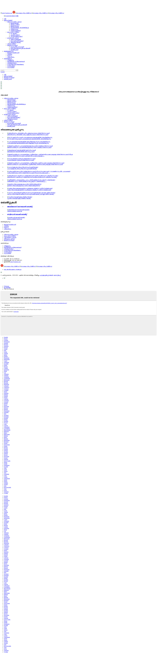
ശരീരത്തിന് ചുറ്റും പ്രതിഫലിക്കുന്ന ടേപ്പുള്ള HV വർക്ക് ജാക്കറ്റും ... (27, 181)
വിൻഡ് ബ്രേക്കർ (15, 39)
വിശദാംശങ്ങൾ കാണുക (14, 211)
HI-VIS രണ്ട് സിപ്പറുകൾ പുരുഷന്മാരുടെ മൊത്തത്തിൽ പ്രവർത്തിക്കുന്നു (29, 139)
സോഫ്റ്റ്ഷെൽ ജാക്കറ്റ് (16, 41)
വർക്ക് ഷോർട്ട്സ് (15, 30)
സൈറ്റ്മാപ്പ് (57, 275)
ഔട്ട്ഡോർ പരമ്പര (13, 38)
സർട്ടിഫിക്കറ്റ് (11, 66)
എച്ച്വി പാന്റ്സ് (15, 35)
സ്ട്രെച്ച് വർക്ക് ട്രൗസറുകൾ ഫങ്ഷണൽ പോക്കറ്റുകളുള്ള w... (25, 156)
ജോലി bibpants (14, 26)
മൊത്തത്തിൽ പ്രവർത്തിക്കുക (19, 27)
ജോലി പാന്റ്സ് (14, 24)
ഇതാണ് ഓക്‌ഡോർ (13, 52)
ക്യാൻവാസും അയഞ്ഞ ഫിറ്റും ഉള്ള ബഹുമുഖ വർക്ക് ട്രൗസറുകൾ (27, 134)
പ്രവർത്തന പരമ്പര (10, 237)
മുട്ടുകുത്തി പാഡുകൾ (17, 46)
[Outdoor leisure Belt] (16, 217)
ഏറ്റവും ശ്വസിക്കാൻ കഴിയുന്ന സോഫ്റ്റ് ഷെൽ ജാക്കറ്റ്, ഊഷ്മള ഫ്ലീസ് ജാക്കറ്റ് (30, 194)
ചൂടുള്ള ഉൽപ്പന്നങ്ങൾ (46, 275)
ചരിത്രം (9, 54)
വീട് (5, 19)
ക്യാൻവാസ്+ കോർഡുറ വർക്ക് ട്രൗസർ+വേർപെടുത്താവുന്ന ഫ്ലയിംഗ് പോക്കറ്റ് (32, 177)
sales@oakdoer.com (7, 13)
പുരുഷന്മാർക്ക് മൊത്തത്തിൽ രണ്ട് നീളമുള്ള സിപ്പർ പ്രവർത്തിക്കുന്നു (28, 143)
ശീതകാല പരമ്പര (9, 239)
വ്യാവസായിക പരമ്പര (14, 21)
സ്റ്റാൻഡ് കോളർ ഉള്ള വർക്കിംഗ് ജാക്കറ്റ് (19, 198)
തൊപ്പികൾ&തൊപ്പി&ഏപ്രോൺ (20, 48)
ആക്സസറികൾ (12, 45)
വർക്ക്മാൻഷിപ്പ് (11, 63)
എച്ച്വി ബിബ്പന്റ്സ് (16, 36)
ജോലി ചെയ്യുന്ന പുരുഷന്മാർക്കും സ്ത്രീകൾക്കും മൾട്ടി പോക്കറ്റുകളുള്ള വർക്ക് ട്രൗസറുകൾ (35, 164)
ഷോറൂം (9, 55)
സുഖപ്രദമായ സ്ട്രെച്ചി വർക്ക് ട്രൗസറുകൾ (20, 160)
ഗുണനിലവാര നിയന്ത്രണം (15, 64)
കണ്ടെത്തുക (8, 58)
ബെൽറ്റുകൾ (14, 49)
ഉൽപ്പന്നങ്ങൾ (8, 20)
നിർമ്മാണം (10, 60)
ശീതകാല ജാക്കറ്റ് (15, 42)
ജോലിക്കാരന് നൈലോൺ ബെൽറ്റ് (19, 206)
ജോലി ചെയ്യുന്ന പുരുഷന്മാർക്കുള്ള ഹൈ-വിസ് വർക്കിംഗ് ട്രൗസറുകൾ (29, 147)
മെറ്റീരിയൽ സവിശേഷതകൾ (16, 61)
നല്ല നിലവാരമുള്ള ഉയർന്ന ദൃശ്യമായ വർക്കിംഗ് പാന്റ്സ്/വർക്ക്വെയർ (29, 190)
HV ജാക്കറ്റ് (13, 33)
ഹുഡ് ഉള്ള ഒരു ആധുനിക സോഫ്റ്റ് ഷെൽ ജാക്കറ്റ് (22, 168)
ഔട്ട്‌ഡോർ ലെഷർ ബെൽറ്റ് (17, 214)
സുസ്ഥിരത (10, 67)
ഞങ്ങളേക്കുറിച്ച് (8, 51)
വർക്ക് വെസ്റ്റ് (14, 29)
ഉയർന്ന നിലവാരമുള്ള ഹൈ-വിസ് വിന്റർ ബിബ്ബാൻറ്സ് (23, 185)
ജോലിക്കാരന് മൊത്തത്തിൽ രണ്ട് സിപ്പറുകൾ (20, 151)
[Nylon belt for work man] (18, 209)
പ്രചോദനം (10, 57)
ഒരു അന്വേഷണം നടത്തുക (12, 269)
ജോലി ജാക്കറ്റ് (14, 23)
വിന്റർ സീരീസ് (11, 44)
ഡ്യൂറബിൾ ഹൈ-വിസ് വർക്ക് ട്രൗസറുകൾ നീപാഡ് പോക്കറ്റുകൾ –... (28, 173)
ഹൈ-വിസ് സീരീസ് (13, 32)
